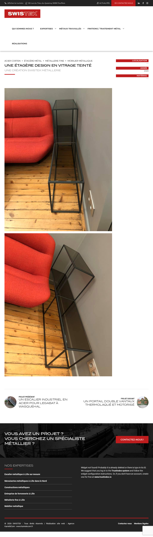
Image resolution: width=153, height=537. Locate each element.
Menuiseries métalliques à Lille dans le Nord (25, 481)
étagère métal (33, 60)
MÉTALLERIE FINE (54, 60)
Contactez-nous (125, 523)
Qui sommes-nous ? (23, 28)
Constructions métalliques (17, 487)
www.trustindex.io (102, 477)
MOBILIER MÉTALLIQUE (80, 60)
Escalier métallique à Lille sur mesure (22, 474)
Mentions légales (141, 523)
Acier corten (12, 60)
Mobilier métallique (13, 506)
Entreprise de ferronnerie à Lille (19, 493)
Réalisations (19, 43)
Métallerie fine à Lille (14, 500)
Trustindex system (120, 470)
